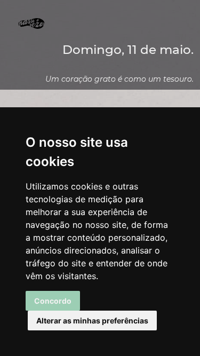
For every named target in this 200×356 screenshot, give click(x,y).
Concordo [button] (52, 300)
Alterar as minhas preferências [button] (92, 320)
